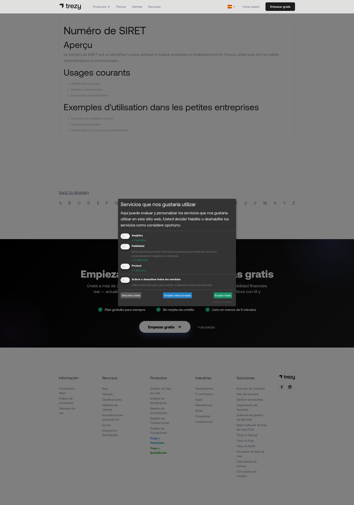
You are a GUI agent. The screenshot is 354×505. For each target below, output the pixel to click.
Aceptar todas (223, 295)
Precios (121, 6)
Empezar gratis (280, 6)
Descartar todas (131, 295)
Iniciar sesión (251, 6)
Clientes (137, 6)
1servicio (139, 240)
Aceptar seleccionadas (177, 295)
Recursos (154, 6)
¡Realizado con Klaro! (222, 302)
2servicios (140, 259)
